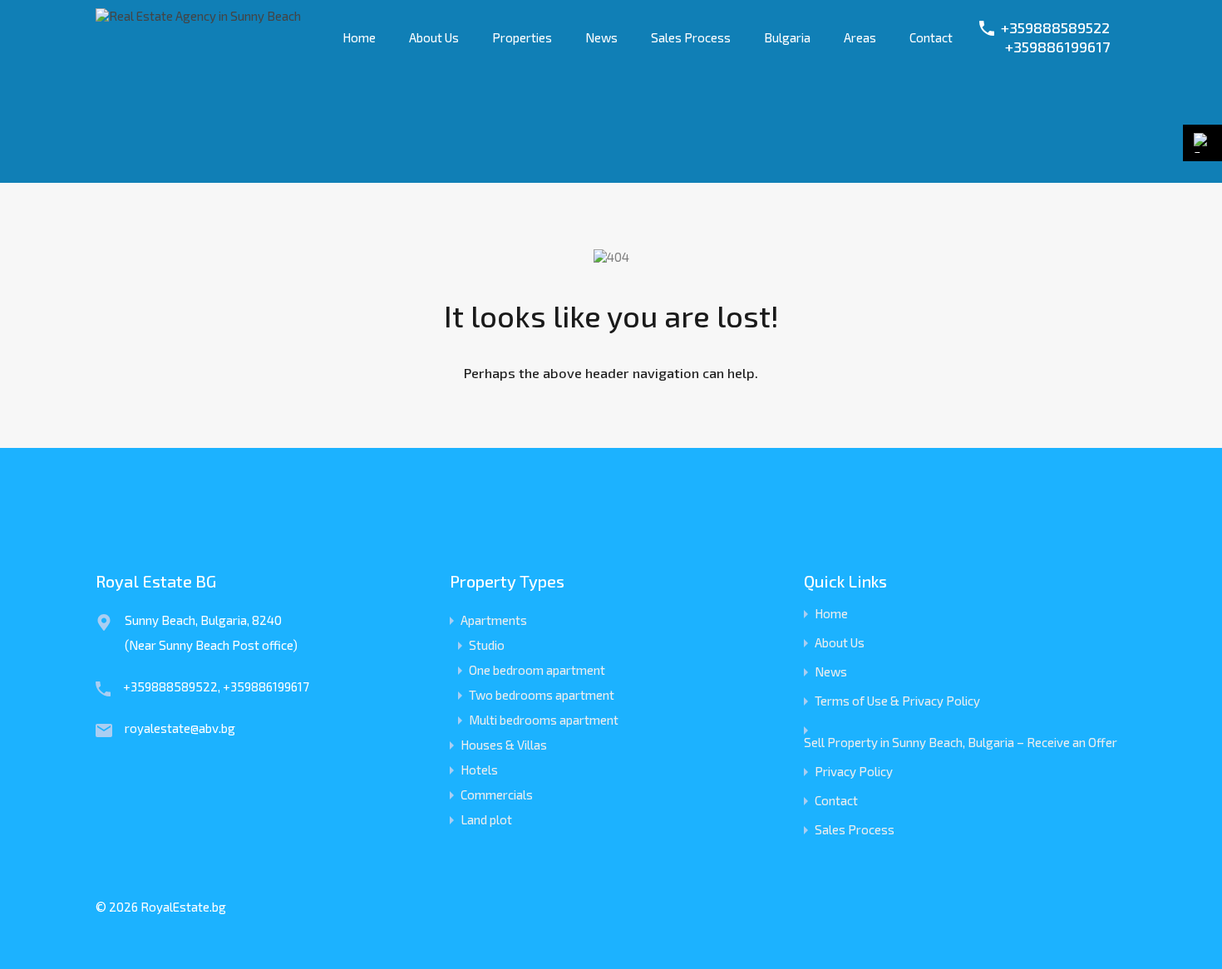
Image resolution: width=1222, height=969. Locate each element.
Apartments (494, 619)
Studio (487, 644)
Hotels (479, 769)
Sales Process (691, 37)
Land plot (486, 819)
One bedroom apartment (537, 669)
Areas (860, 37)
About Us (434, 37)
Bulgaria (787, 37)
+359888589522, (173, 686)
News (601, 37)
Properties (522, 37)
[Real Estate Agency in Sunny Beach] (198, 15)
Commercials (497, 794)
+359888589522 (1055, 28)
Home (359, 37)
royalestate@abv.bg (180, 728)
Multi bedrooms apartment (543, 719)
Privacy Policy (854, 771)
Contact (931, 37)
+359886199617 (1057, 47)
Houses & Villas (504, 744)
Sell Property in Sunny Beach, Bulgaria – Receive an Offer (960, 742)
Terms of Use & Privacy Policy (897, 701)
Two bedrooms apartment (541, 694)
